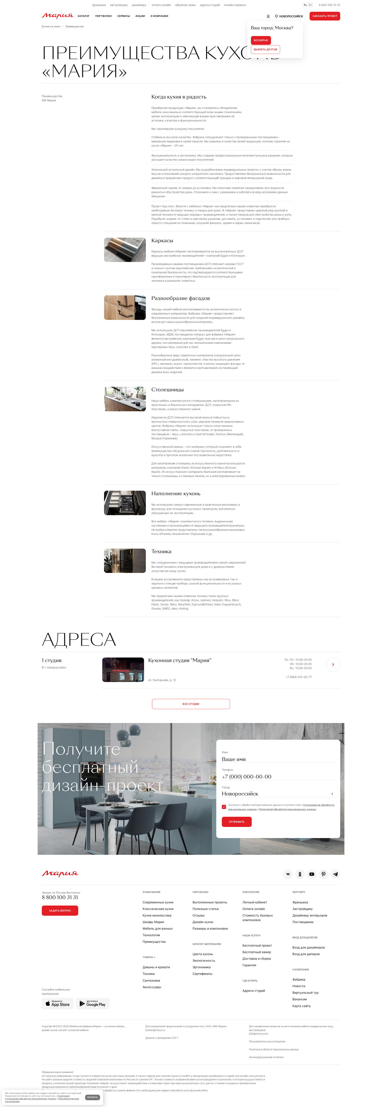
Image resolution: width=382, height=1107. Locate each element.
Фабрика (298, 979)
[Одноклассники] (300, 874)
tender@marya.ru (155, 1030)
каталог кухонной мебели (73, 1030)
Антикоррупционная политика (266, 1057)
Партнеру (298, 892)
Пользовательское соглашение (267, 1041)
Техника (149, 974)
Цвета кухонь (203, 954)
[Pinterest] (323, 874)
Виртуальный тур (305, 993)
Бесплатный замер (257, 952)
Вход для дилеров (305, 937)
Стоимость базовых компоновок (258, 918)
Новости (298, 986)
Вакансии (299, 999)
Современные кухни (158, 902)
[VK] (288, 874)
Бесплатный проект (257, 945)
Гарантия (249, 965)
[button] (289, 16)
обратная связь (185, 5)
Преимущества (154, 942)
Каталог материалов (207, 944)
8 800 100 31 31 (329, 5)
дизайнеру (139, 5)
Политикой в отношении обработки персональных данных (37, 1097)
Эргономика (202, 967)
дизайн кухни (49, 1030)
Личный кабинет (255, 902)
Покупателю (251, 892)
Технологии (151, 935)
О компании (300, 969)
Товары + (149, 957)
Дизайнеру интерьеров (309, 915)
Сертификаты (202, 974)
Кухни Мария (151, 892)
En (310, 4)
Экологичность (204, 960)
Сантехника (151, 980)
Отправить (237, 821)
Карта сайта (301, 1006)
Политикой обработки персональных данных (287, 809)
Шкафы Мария (153, 922)
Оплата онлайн (254, 909)
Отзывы (199, 915)
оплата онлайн (161, 5)
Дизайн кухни (203, 922)
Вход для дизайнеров (308, 947)
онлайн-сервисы (235, 5)
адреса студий (210, 5)
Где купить (250, 980)
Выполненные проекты (210, 902)
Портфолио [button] (103, 16)
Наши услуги (251, 935)
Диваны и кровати (156, 967)
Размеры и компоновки (210, 928)
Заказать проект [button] (325, 16)
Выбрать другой (265, 49)
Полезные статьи (206, 909)
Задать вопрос (60, 910)
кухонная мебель (114, 1026)
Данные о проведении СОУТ (161, 1037)
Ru (305, 4)
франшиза (99, 5)
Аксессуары (152, 987)
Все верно (261, 40)
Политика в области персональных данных (274, 1049)
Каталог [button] (84, 16)
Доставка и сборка (257, 958)
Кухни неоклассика (157, 915)
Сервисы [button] (123, 16)
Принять (92, 1097)
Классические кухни (158, 909)
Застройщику (302, 909)
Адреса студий (254, 991)
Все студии (191, 704)
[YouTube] (312, 874)
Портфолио (200, 892)
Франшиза (300, 902)
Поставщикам (303, 922)
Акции (140, 16)
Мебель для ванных (158, 928)
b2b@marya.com (258, 1033)
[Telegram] (335, 874)
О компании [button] (159, 16)
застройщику (119, 5)
